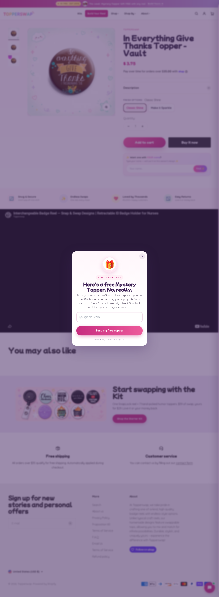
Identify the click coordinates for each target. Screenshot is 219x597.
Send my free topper (110, 330)
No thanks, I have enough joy (109, 339)
